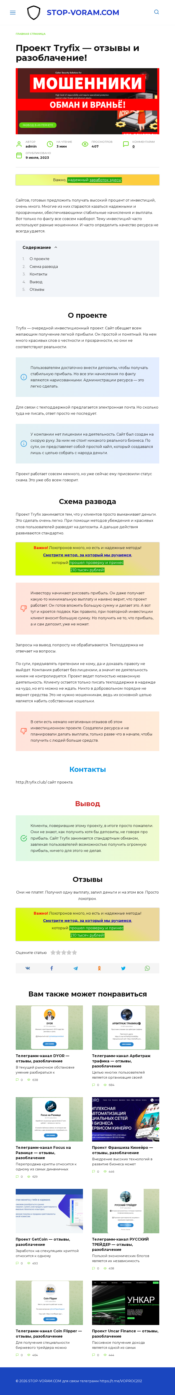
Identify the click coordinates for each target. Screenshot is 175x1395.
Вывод (36, 282)
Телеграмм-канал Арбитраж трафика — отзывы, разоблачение (121, 1061)
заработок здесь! (105, 180)
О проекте (39, 259)
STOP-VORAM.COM (83, 12)
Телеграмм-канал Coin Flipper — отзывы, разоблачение (49, 1333)
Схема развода (44, 266)
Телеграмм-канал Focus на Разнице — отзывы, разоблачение (43, 1152)
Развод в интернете (38, 125)
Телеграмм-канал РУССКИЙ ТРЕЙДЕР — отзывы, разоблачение (120, 1244)
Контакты (38, 274)
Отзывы (37, 289)
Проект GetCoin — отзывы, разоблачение (43, 1242)
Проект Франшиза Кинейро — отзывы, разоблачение (122, 1150)
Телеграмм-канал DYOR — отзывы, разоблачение (42, 1058)
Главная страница (31, 33)
